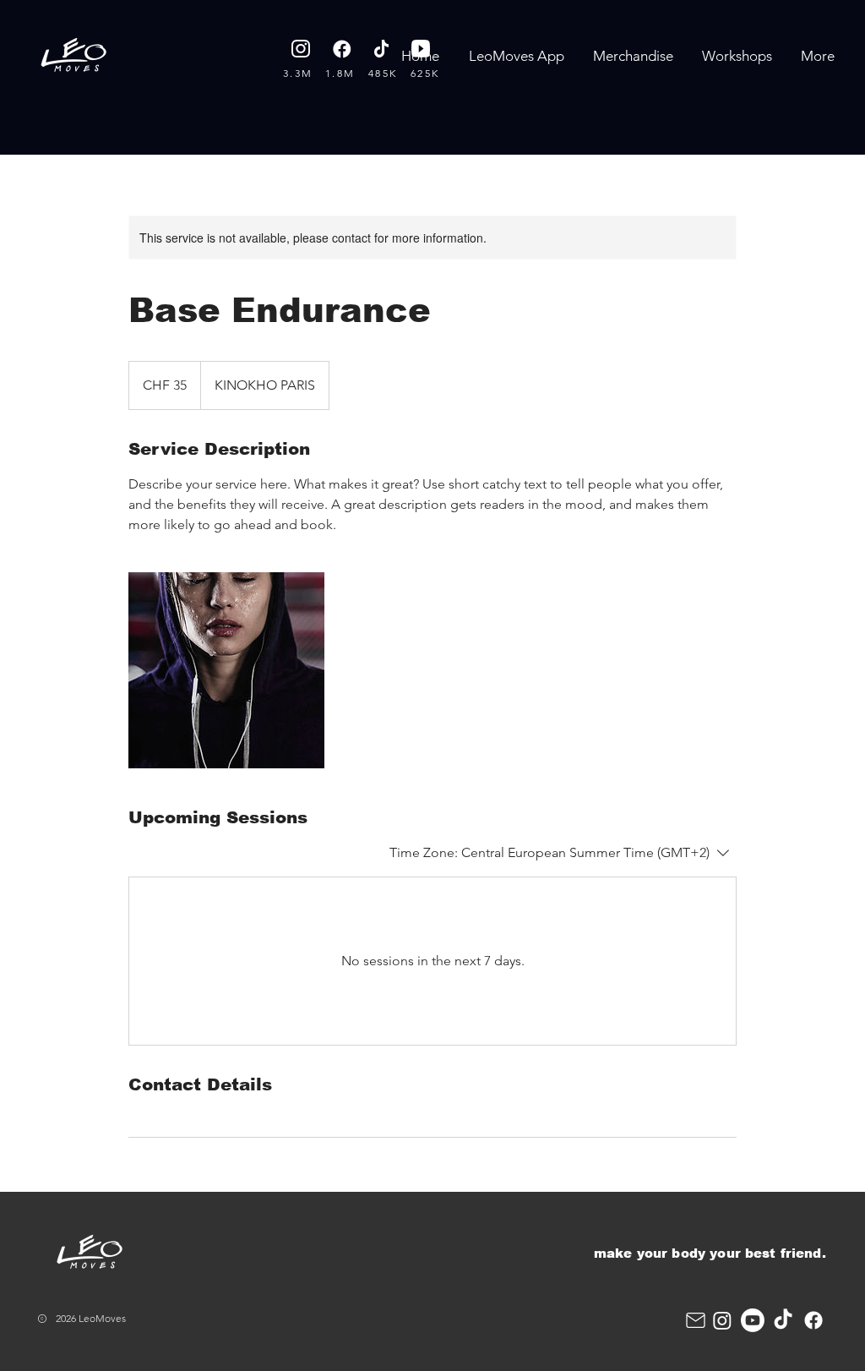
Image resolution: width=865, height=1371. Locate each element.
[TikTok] (783, 1320)
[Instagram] (722, 1320)
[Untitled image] (226, 670)
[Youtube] (752, 1320)
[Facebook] (813, 1320)
